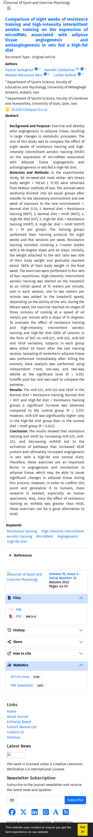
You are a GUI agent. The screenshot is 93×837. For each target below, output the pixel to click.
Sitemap (13, 737)
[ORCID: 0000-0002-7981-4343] (79, 74)
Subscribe (75, 800)
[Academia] (56, 813)
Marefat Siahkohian (60, 70)
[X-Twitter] (23, 813)
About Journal (17, 717)
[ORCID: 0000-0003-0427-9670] (36, 68)
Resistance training (22, 531)
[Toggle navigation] (45, 8)
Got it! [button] (82, 829)
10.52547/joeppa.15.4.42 (29, 110)
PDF (25, 616)
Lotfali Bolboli (65, 75)
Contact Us (15, 732)
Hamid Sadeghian (19, 70)
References (22, 555)
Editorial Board (19, 722)
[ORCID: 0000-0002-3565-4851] (45, 74)
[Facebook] (12, 813)
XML (18, 609)
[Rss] (66, 813)
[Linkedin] (34, 813)
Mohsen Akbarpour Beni (23, 75)
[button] (50, 832)
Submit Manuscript (22, 727)
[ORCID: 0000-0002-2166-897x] (82, 68)
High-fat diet (17, 542)
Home (11, 711)
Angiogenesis (67, 536)
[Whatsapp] (46, 813)
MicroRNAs (44, 536)
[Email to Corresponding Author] (77, 68)
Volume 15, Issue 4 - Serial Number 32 (64, 576)
